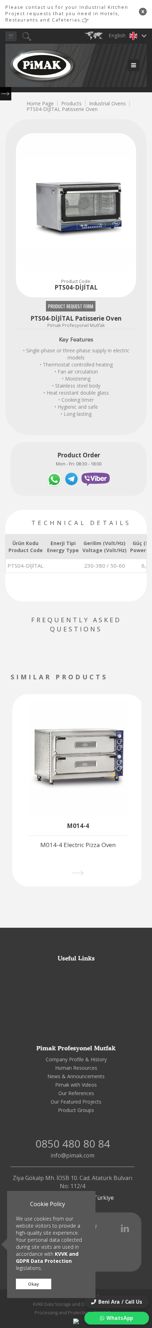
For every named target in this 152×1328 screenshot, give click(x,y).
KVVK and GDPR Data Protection (47, 1257)
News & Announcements (76, 1076)
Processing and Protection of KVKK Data (76, 1312)
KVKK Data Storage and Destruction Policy (76, 1304)
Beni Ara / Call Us (120, 1301)
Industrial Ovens (107, 103)
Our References (76, 1093)
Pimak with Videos (76, 1084)
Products (71, 103)
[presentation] (121, 678)
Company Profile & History (76, 1059)
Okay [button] (33, 1284)
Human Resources (76, 1067)
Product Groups (76, 1110)
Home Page (40, 103)
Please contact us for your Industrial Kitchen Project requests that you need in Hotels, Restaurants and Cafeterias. (66, 13)
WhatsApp (120, 1317)
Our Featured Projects (76, 1101)
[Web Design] (76, 1320)
